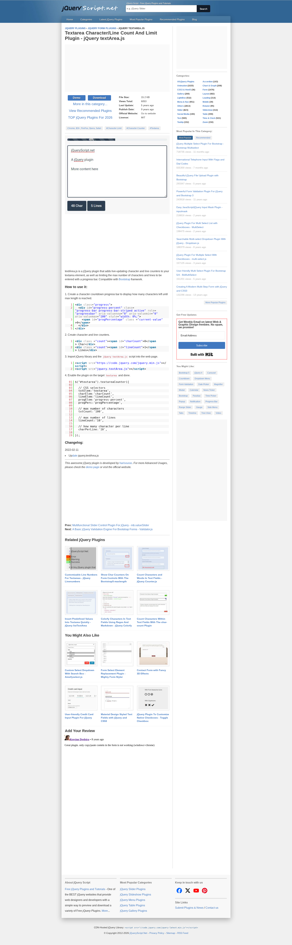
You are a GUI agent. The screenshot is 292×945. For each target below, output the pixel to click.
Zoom (205, 122)
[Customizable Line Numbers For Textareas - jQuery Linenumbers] (81, 558)
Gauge (199, 407)
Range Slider (185, 407)
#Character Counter (136, 128)
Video (218, 413)
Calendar (194, 390)
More (105, 910)
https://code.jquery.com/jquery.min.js (128, 363)
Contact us (211, 907)
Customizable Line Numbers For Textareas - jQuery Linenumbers (81, 578)
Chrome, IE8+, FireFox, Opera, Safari (84, 128)
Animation (182, 86)
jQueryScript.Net (138, 933)
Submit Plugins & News (189, 907)
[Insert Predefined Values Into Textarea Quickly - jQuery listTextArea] (81, 602)
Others (180, 106)
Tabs (181, 413)
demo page (92, 467)
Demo (76, 97)
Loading (206, 98)
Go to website (148, 113)
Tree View (206, 413)
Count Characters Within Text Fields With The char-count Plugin (152, 622)
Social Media (183, 114)
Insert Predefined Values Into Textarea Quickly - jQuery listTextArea (79, 622)
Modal (182, 390)
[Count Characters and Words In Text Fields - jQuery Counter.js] (153, 558)
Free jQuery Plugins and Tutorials (91, 7)
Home (70, 19)
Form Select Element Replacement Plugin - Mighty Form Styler (113, 673)
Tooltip (180, 122)
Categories (86, 19)
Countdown (184, 378)
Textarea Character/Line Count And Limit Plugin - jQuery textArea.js (111, 35)
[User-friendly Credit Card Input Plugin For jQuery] (81, 698)
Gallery (180, 94)
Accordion (208, 81)
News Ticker (209, 390)
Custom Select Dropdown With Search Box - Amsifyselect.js (79, 673)
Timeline (192, 413)
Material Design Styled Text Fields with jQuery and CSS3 (116, 717)
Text (179, 118)
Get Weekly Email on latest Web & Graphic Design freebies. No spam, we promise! (200, 324)
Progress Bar (211, 401)
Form (205, 90)
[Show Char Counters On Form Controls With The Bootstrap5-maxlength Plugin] (117, 558)
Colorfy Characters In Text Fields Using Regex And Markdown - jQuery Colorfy (116, 622)
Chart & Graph (209, 86)
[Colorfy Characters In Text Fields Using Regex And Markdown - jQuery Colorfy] (117, 602)
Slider (180, 110)
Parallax (196, 396)
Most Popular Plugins (141, 19)
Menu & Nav (183, 102)
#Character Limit (113, 128)
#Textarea (154, 128)
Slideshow (207, 110)
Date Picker (203, 384)
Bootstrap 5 (184, 373)
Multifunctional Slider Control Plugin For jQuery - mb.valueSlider (110, 525)
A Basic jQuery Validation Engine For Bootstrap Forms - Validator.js (112, 529)
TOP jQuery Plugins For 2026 (90, 117)
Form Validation (186, 384)
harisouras (125, 463)
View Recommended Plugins (90, 111)
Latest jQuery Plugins (111, 19)
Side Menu (212, 407)
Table (205, 114)
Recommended (203, 138)
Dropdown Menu (202, 378)
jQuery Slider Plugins (132, 889)
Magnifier (218, 384)
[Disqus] (117, 776)
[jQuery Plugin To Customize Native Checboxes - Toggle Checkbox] (153, 698)
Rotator (206, 106)
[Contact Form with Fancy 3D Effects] (153, 654)
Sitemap (170, 933)
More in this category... (90, 104)
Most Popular (185, 138)
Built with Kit (202, 354)
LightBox (181, 98)
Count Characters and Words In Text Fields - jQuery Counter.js (149, 578)
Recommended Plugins (172, 19)
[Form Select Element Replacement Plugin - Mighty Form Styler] (117, 654)
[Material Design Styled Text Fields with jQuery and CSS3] (117, 698)
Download (99, 97)
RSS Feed (182, 933)
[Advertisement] (117, 68)
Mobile (206, 102)
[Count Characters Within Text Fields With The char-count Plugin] (153, 602)
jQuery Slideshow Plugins (135, 894)
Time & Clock (209, 118)
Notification (195, 401)
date (74, 455)
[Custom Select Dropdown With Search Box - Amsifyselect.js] (81, 654)
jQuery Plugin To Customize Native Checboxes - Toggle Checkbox (153, 717)
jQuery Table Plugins (132, 905)
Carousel (211, 373)
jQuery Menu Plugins (132, 900)
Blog (194, 19)
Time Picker (210, 396)
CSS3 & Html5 (184, 90)
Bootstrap (124, 279)
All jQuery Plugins (185, 81)
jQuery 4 (198, 373)
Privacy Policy (156, 933)
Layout (206, 94)
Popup (182, 401)
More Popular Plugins (215, 302)
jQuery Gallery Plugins (133, 910)
